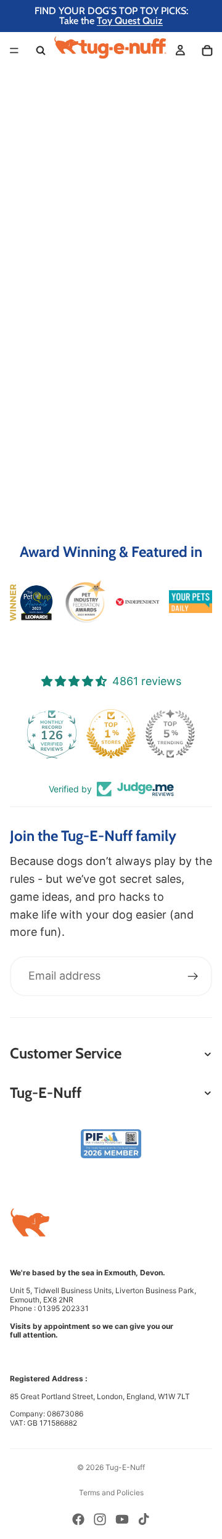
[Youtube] (122, 1519)
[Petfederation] (84, 601)
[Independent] (137, 602)
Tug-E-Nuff (125, 1467)
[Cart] (207, 50)
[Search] (40, 50)
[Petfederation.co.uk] (111, 1143)
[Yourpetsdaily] (190, 601)
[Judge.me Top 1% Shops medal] (111, 733)
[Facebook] (78, 1519)
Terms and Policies (111, 1492)
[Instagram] (99, 1519)
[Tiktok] (143, 1519)
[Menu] (14, 50)
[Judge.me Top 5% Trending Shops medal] (170, 733)
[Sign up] (193, 976)
